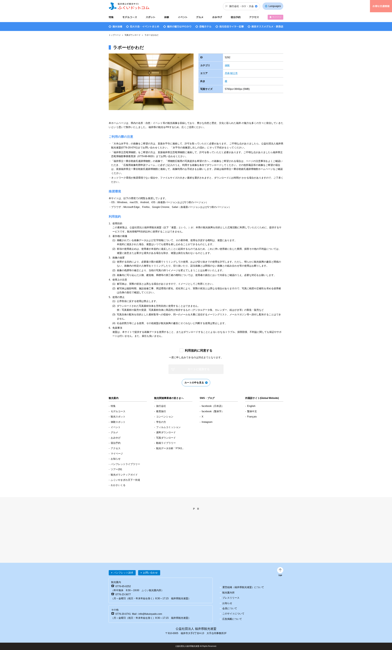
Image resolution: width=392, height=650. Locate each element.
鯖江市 (234, 73)
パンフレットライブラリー (125, 464)
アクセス (254, 17)
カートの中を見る (194, 382)
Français (252, 416)
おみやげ (217, 17)
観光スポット (118, 416)
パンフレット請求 (123, 572)
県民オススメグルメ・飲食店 (267, 26)
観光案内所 (228, 592)
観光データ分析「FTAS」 (170, 448)
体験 (227, 65)
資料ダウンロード (166, 432)
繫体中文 (252, 411)
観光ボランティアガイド (124, 474)
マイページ (276, 17)
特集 (111, 17)
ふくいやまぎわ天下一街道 (125, 480)
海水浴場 (117, 26)
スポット (150, 17)
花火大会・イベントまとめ (144, 26)
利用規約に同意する (198, 350)
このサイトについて (233, 613)
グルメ (200, 17)
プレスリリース (230, 597)
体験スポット (118, 422)
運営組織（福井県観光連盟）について (243, 587)
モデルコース (129, 17)
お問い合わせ (150, 572)
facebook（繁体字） (213, 411)
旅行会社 (161, 406)
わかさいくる (118, 485)
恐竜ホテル (205, 26)
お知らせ (116, 458)
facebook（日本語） (213, 406)
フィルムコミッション (168, 427)
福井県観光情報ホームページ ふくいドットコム (129, 6)
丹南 (227, 73)
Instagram (207, 422)
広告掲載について (232, 619)
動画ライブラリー (166, 443)
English (251, 406)
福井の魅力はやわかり (179, 26)
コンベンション (164, 416)
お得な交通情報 (381, 6)
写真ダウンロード (133, 35)
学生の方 (161, 422)
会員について (229, 608)
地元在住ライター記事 (231, 26)
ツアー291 (116, 469)
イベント (183, 17)
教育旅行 (161, 411)
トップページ (115, 35)
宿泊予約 (236, 17)
